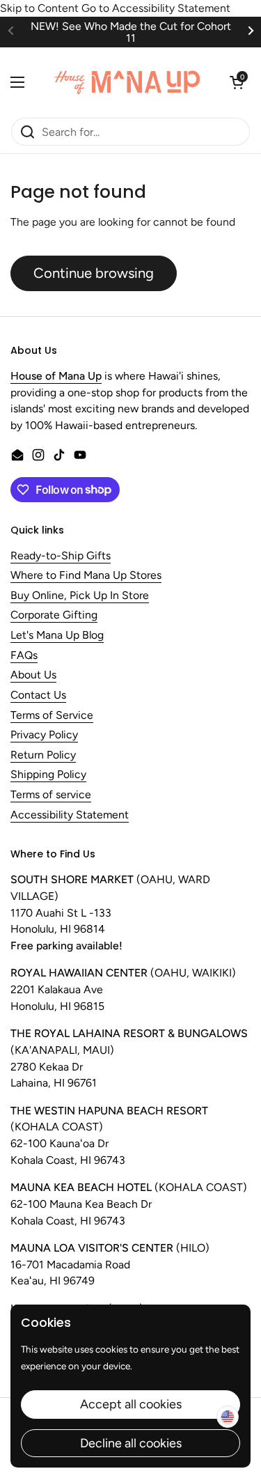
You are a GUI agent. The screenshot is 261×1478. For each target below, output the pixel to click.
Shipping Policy (48, 775)
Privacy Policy (44, 735)
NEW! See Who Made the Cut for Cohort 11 (131, 32)
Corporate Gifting (53, 615)
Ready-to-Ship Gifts (60, 556)
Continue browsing (93, 273)
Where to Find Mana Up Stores (85, 575)
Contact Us (38, 695)
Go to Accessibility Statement (155, 8)
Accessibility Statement (69, 815)
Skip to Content (39, 8)
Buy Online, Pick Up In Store (79, 596)
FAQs (24, 655)
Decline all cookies (131, 1443)
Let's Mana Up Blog (57, 635)
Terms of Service (51, 715)
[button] (237, 82)
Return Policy (43, 755)
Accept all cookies (131, 1404)
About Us (33, 675)
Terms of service (50, 795)
